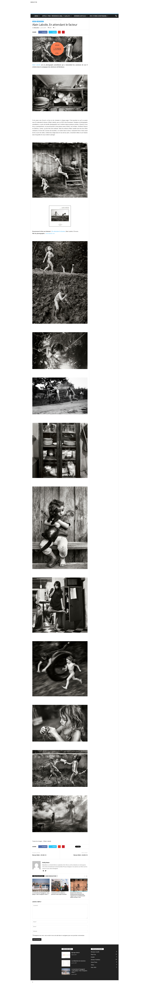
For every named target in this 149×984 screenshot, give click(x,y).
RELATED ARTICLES (38, 876)
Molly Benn (36, 27)
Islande (93, 957)
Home (33, 19)
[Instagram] (43, 871)
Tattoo (92, 964)
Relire (34, 21)
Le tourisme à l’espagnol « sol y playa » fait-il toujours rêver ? (40, 893)
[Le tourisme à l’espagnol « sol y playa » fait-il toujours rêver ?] (41, 885)
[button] (116, 16)
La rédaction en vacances (78, 961)
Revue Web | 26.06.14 (80, 855)
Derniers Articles (80, 16)
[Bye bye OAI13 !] (66, 955)
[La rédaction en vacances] (66, 963)
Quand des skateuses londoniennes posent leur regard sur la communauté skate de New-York (77, 895)
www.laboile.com (50, 233)
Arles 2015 (93, 967)
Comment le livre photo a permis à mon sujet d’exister (59, 893)
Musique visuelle (95, 952)
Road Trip (93, 954)
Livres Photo (40, 21)
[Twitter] (46, 871)
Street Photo (94, 962)
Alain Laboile (36, 65)
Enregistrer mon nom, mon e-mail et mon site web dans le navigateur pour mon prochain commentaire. (59, 935)
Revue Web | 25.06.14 (39, 855)
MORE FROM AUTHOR (51, 876)
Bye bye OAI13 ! (75, 952)
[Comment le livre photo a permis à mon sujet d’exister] (60, 885)
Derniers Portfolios (95, 959)
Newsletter (34, 2)
